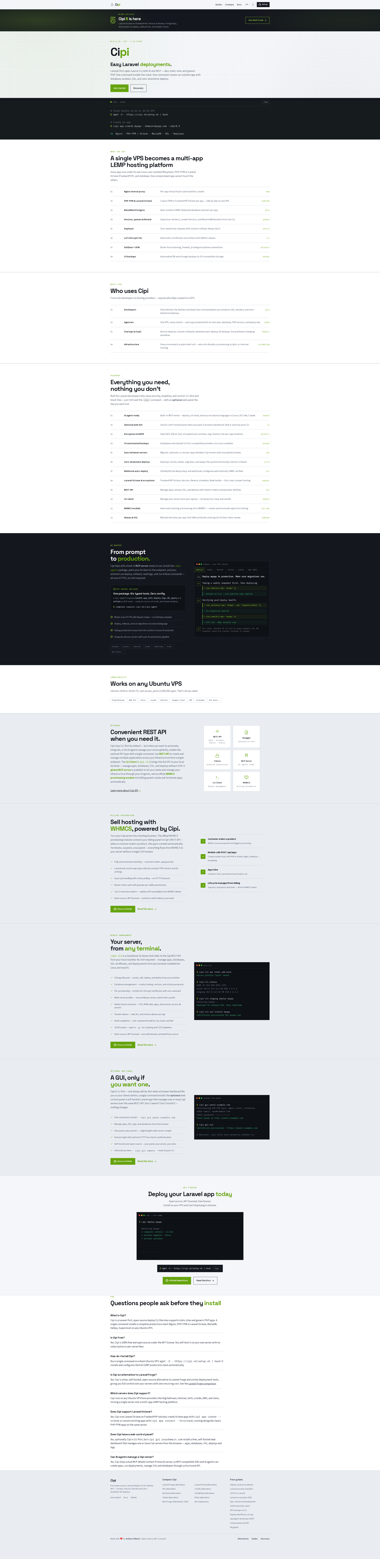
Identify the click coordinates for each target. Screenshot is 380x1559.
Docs (239, 4)
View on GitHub (124, 909)
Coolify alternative (203, 1482)
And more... (254, 567)
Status (231, 567)
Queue (241, 567)
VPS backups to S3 (238, 1504)
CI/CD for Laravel (237, 1487)
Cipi (113, 1474)
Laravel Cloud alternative (206, 1478)
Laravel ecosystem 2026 (241, 1491)
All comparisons (202, 1495)
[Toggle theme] (253, 4)
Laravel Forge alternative (173, 1478)
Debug (210, 567)
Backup (220, 567)
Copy (266, 102)
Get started (119, 88)
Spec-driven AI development (242, 1495)
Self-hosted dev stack (240, 1499)
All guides (234, 1521)
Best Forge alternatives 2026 (175, 1495)
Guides (218, 4)
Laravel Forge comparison (202, 1377)
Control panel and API (239, 1516)
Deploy (199, 567)
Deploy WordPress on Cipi (241, 1508)
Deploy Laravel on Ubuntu (241, 1478)
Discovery (138, 88)
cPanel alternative (170, 1491)
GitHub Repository (178, 1274)
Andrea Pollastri (133, 1532)
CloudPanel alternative (204, 1487)
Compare (229, 4)
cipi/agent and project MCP (242, 1512)
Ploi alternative (169, 1482)
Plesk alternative (202, 1491)
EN (247, 4)
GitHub (265, 4)
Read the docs (145, 909)
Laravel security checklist (241, 1482)
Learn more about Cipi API (124, 790)
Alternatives (243, 1532)
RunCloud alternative (171, 1487)
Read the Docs (204, 1274)
